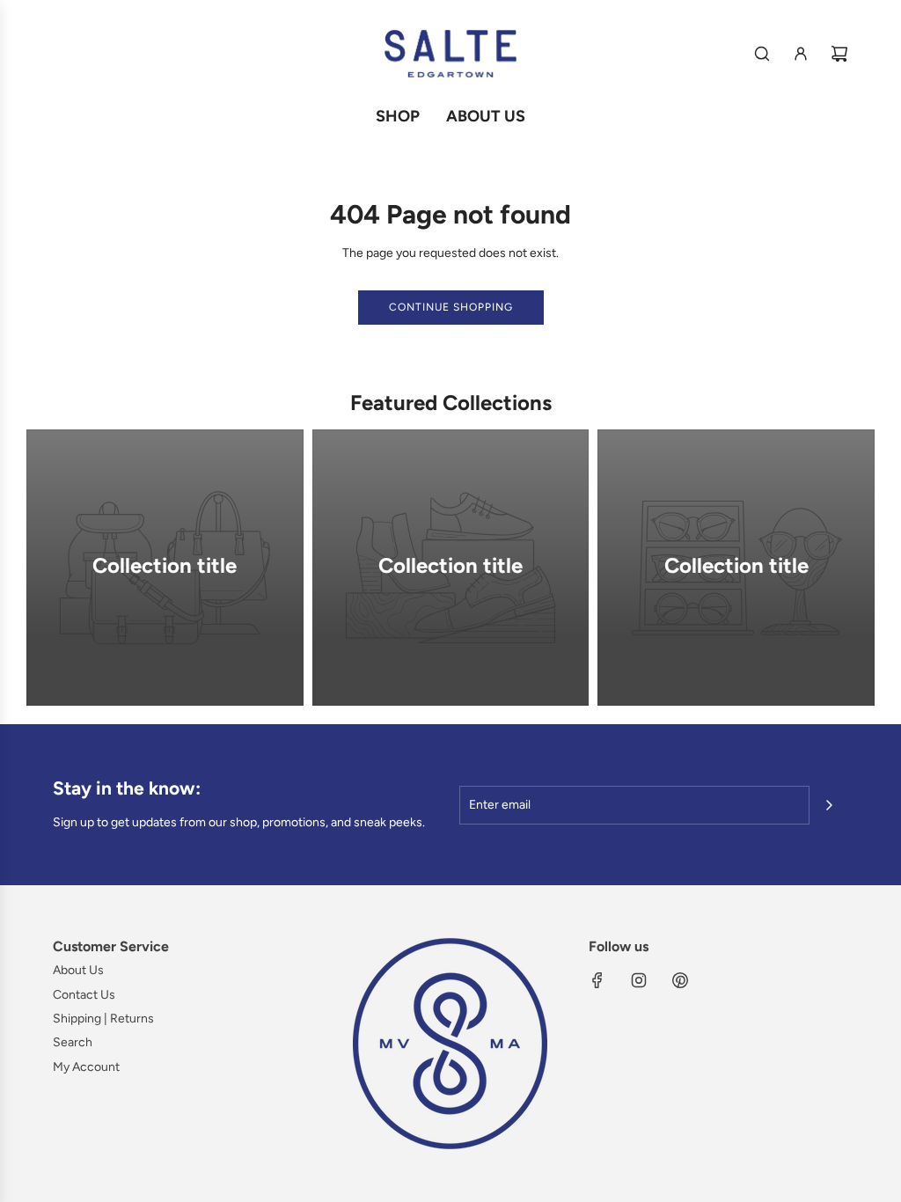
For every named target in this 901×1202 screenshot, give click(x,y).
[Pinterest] (680, 980)
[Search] (762, 53)
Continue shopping (451, 307)
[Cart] (839, 53)
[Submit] (828, 805)
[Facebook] (597, 980)
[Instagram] (638, 980)
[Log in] (800, 53)
